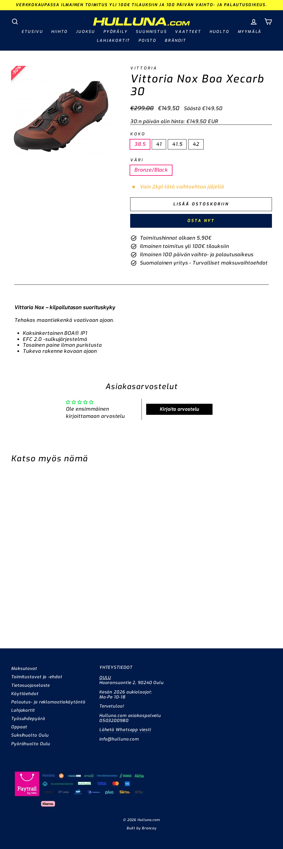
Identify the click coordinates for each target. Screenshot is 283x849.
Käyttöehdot (24, 694)
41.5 (177, 144)
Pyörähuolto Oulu (30, 744)
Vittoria (143, 68)
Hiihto (59, 31)
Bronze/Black (151, 170)
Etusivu (32, 31)
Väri (136, 160)
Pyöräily (115, 31)
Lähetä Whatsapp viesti (125, 729)
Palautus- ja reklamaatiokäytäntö (48, 702)
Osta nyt (201, 220)
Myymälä (250, 31)
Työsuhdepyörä (28, 718)
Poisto (147, 40)
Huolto (219, 31)
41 (159, 144)
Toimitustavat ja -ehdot (36, 677)
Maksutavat (24, 668)
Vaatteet (188, 31)
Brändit (175, 40)
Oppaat (19, 727)
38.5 (140, 144)
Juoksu (85, 31)
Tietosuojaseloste (30, 685)
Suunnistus (151, 31)
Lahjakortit (113, 40)
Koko (137, 134)
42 (196, 144)
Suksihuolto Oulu (30, 735)
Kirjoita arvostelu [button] (179, 409)
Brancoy (149, 828)
